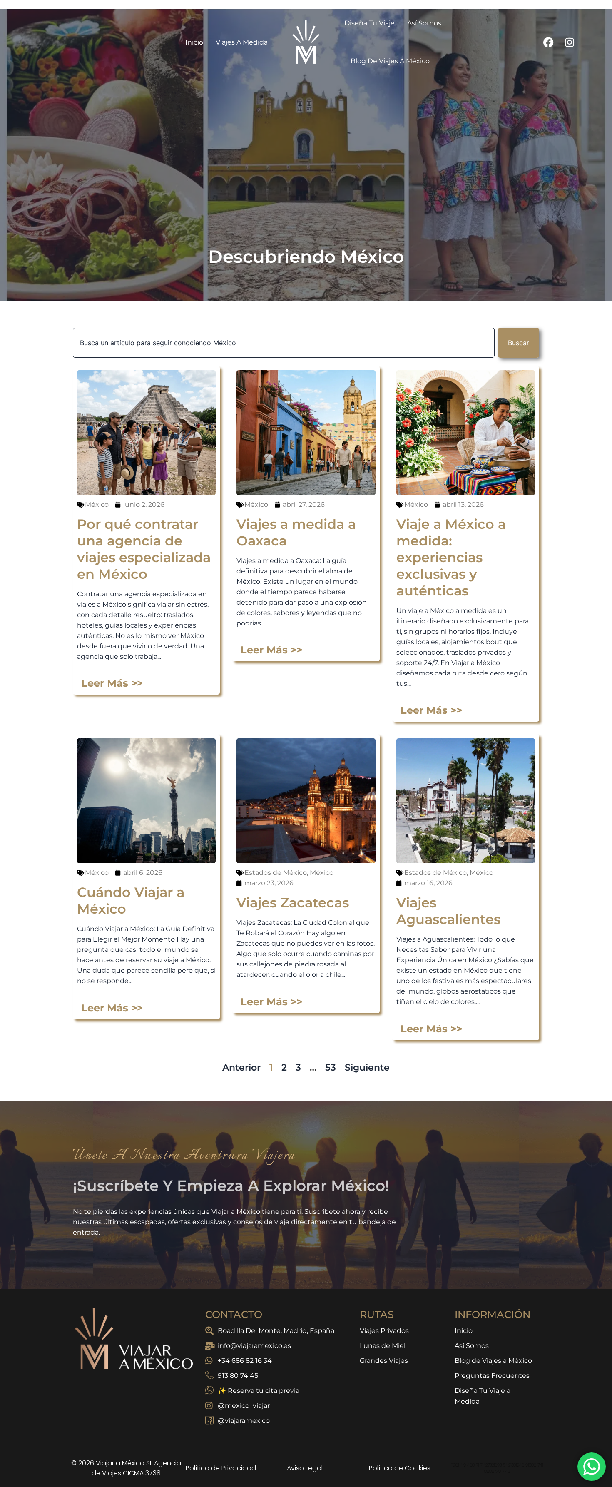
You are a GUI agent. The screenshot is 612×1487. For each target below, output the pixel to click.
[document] (306, 743)
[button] (436, 637)
